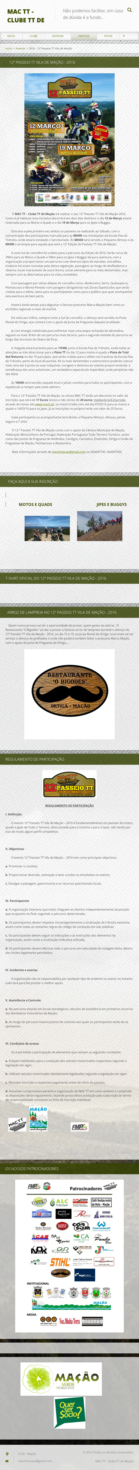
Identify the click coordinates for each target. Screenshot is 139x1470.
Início (11, 36)
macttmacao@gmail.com (69, 452)
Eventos (84, 36)
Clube (33, 36)
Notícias (58, 36)
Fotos (108, 36)
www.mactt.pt (44, 404)
